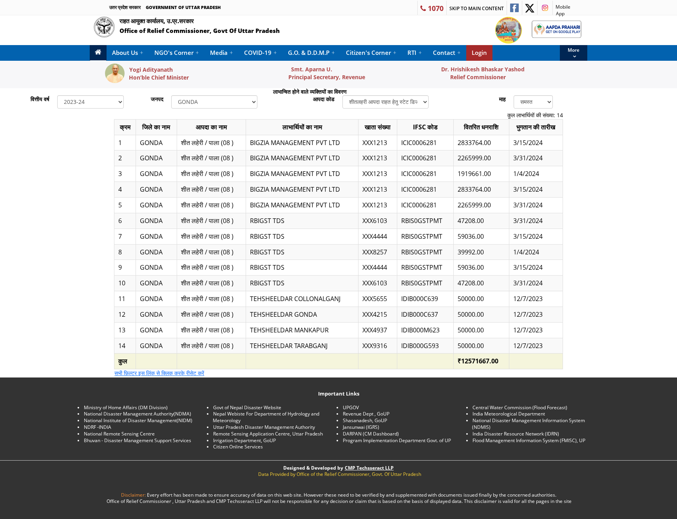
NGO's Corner (176, 52)
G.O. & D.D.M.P (311, 52)
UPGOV (351, 407)
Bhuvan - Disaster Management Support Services (137, 440)
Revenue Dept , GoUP (366, 413)
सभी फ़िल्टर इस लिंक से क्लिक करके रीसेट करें (159, 373)
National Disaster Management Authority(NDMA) (137, 413)
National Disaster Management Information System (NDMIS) (528, 423)
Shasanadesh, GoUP (365, 420)
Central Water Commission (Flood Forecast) (519, 407)
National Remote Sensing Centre (119, 433)
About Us (127, 52)
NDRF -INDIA (97, 427)
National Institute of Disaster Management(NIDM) (138, 420)
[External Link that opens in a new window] (514, 8)
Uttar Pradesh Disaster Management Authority (264, 427)
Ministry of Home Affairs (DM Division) (126, 407)
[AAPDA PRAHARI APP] (556, 29)
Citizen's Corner (371, 52)
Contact (447, 52)
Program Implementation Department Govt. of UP (397, 440)
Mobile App (562, 9)
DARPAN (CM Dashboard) (371, 433)
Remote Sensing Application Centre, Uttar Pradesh (268, 433)
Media (221, 52)
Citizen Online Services (238, 446)
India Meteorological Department (508, 413)
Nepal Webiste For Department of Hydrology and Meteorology (266, 417)
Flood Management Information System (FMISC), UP (528, 440)
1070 (434, 8)
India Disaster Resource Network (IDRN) (515, 433)
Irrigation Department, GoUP (244, 440)
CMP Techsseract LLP (369, 468)
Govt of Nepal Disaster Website (247, 407)
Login (479, 52)
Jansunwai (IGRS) (361, 427)
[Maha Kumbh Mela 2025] (508, 30)
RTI (414, 52)
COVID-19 (260, 52)
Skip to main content (476, 8)
